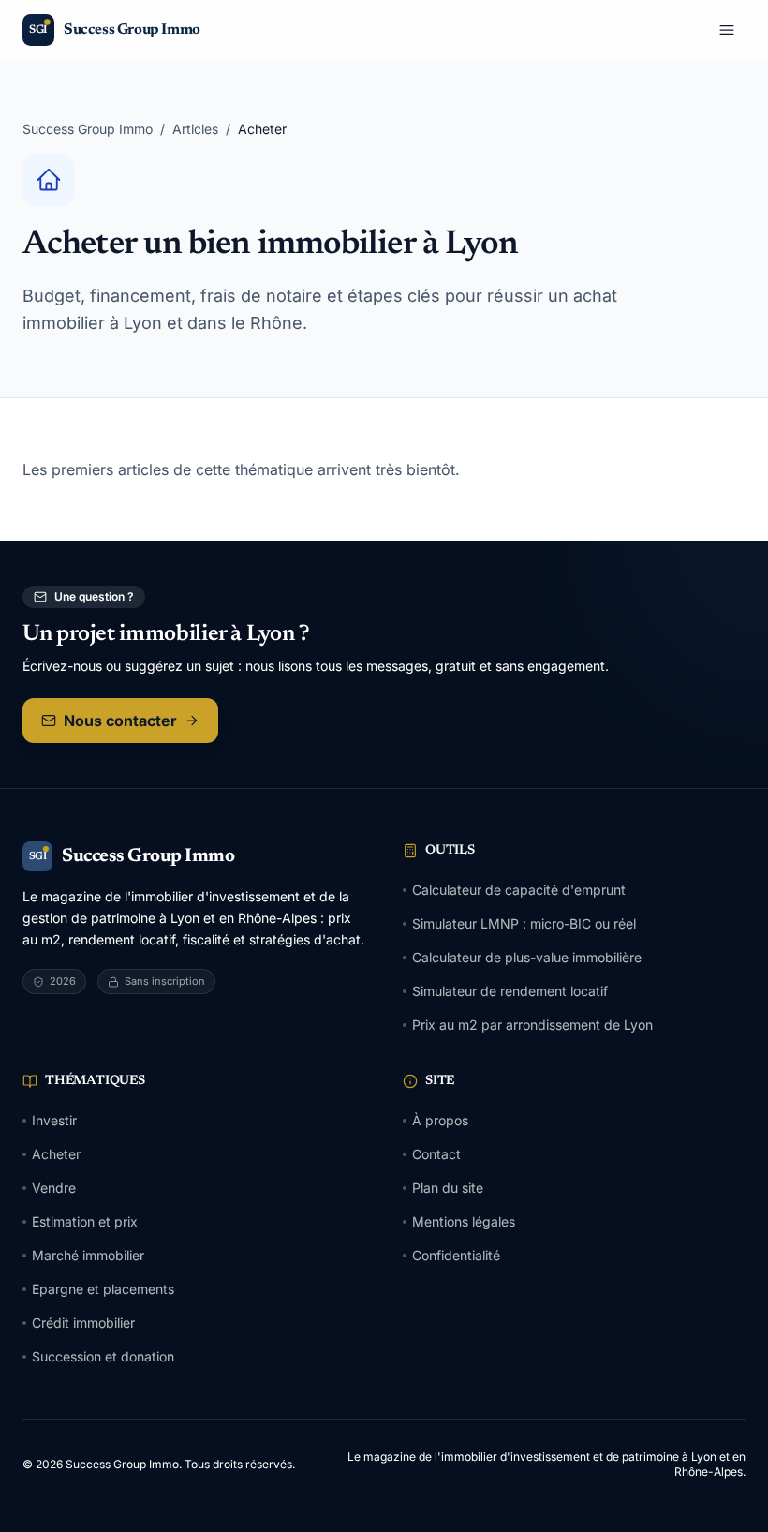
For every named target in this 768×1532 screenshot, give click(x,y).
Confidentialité (456, 1255)
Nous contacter (120, 720)
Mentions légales (463, 1221)
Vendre (54, 1188)
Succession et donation (103, 1356)
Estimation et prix (85, 1221)
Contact (436, 1154)
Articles (195, 129)
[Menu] (727, 30)
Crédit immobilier (83, 1323)
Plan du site (447, 1188)
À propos (440, 1120)
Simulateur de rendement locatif (510, 991)
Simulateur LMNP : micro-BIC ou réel (524, 923)
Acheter (56, 1154)
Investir (54, 1120)
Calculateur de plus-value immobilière (527, 957)
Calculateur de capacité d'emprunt (519, 890)
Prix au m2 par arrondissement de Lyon (532, 1025)
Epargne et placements (103, 1289)
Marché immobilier (88, 1255)
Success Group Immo (87, 129)
